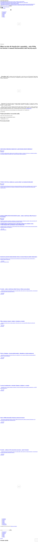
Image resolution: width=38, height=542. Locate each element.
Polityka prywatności (14, 526)
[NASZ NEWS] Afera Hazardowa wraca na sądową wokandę (9, 3)
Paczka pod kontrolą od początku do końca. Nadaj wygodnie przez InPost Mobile (12, 1)
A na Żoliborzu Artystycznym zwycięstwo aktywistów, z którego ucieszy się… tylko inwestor (14, 2)
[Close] (10, 529)
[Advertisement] (19, 36)
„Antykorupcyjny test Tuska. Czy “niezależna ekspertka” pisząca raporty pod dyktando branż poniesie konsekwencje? (17, 4)
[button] (10, 10)
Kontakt (4, 8)
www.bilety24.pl (28, 108)
